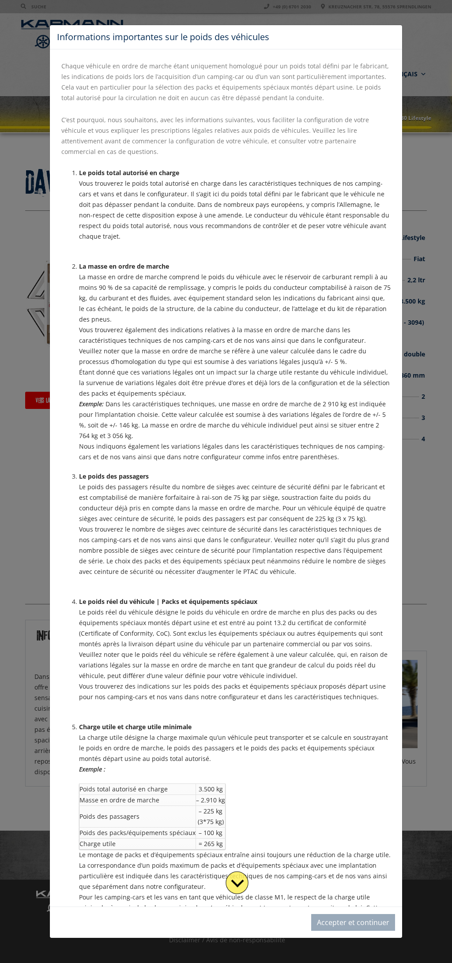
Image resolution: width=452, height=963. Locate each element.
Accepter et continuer (353, 922)
